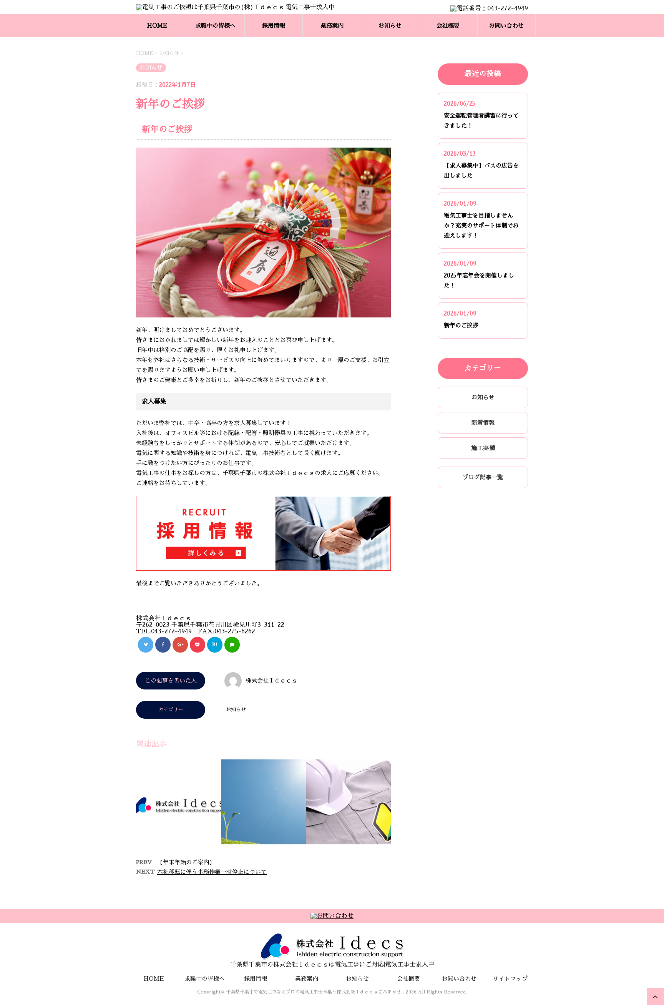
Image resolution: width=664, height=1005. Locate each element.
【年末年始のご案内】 (186, 862)
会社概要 (448, 25)
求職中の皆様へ (215, 25)
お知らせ (390, 25)
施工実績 (483, 448)
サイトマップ (510, 979)
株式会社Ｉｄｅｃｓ (271, 680)
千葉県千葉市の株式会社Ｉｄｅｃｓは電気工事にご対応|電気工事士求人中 (332, 965)
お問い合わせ (506, 25)
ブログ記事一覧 (483, 477)
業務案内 (332, 25)
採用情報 (273, 25)
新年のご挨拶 (461, 325)
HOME (157, 25)
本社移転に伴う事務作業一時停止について (212, 872)
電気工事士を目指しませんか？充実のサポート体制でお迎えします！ (481, 225)
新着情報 (483, 422)
